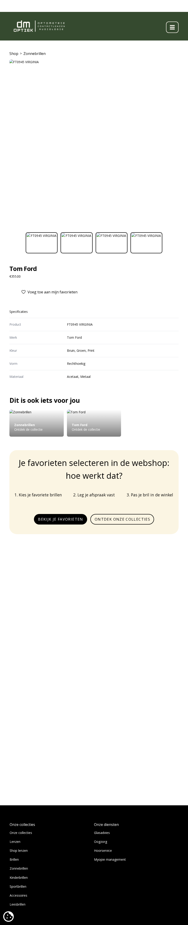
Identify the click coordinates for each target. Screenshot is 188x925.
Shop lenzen (19, 850)
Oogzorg (100, 841)
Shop (13, 53)
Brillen (14, 859)
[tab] (42, 242)
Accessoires (18, 895)
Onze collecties (21, 832)
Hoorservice (103, 850)
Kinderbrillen (19, 877)
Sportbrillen (18, 886)
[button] (172, 27)
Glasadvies (102, 832)
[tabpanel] (94, 144)
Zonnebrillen (34, 53)
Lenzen (15, 841)
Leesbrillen (17, 904)
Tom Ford (23, 268)
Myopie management (110, 859)
